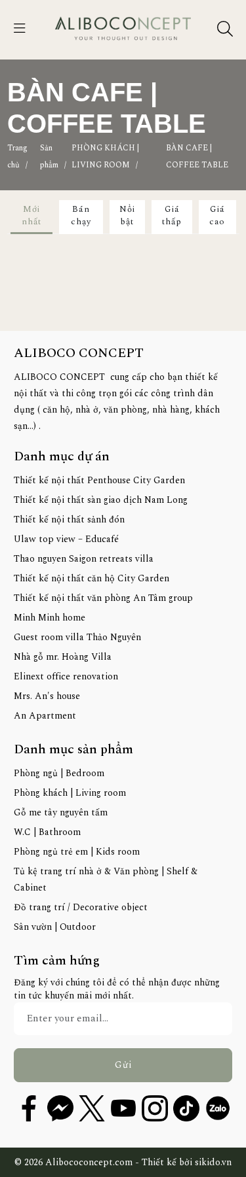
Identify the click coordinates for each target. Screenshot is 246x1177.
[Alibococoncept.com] (123, 28)
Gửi (123, 1065)
